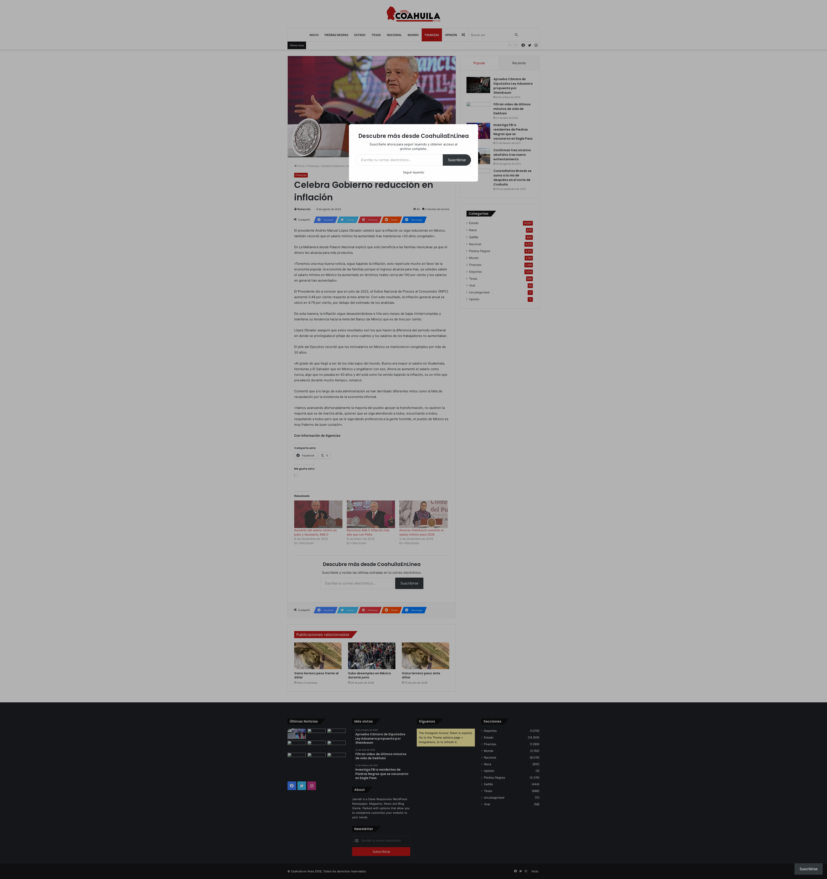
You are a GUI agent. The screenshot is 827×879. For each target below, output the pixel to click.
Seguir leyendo (413, 172)
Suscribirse (457, 160)
